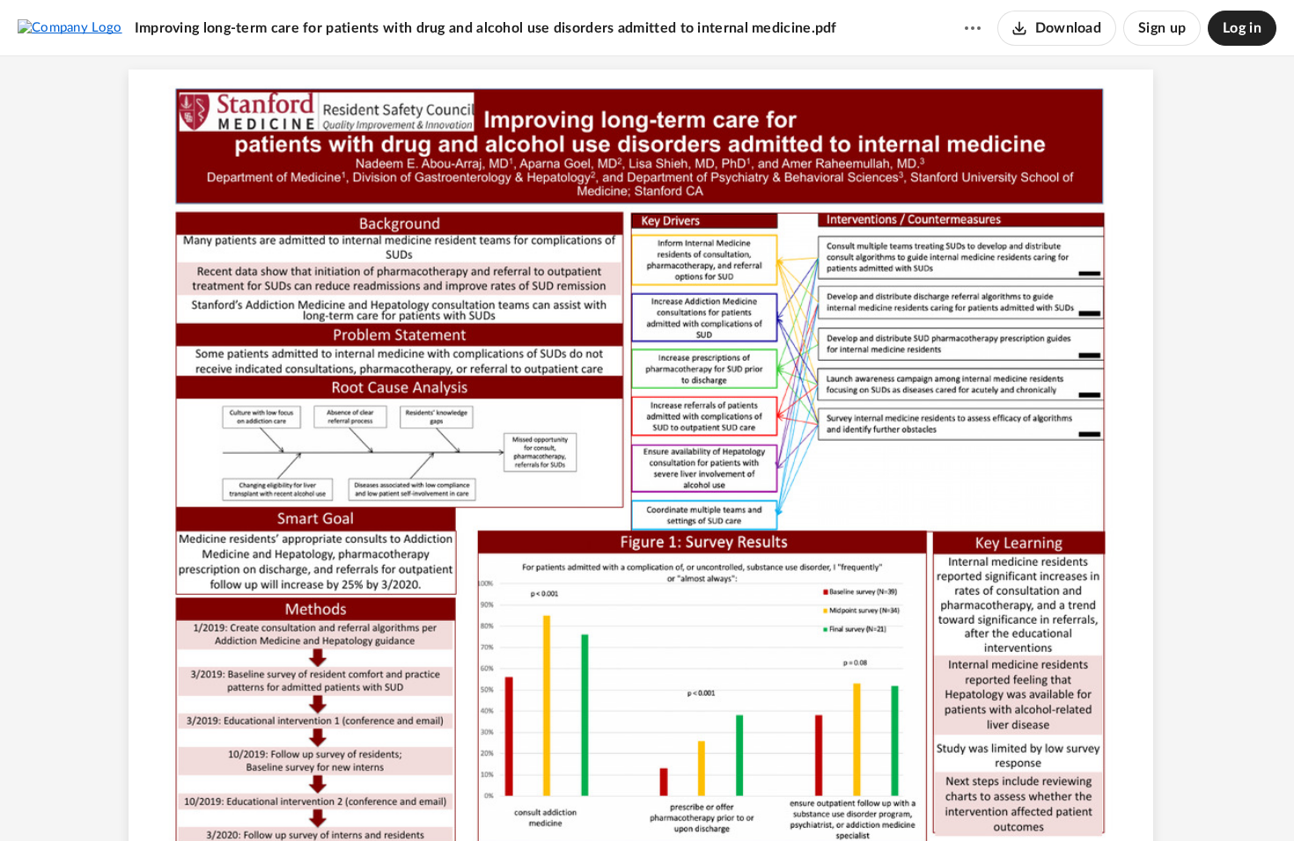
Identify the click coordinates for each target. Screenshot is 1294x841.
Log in (1242, 28)
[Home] (70, 27)
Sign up (1162, 28)
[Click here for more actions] (972, 28)
